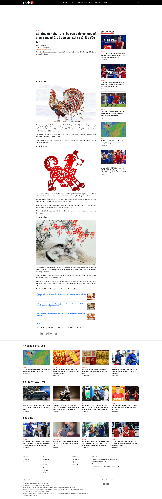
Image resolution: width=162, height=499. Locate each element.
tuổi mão (50, 327)
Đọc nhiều (28, 418)
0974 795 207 (106, 466)
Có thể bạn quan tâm (34, 382)
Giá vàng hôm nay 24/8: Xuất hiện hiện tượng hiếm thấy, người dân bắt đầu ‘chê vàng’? (94, 371)
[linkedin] (56, 333)
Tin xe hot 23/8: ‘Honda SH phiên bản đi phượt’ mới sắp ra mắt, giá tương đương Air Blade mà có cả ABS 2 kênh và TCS (66, 407)
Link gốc (38, 323)
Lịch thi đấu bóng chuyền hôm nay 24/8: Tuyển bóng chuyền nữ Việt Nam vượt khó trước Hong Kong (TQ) (113, 84)
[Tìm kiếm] (137, 2)
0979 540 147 (102, 461)
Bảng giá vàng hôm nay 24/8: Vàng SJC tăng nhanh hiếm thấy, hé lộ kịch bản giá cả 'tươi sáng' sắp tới (66, 371)
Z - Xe (72, 2)
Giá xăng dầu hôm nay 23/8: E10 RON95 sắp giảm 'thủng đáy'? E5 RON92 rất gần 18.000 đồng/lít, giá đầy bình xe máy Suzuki (36, 443)
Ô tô (24, 403)
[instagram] (47, 333)
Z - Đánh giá (80, 2)
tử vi (42, 327)
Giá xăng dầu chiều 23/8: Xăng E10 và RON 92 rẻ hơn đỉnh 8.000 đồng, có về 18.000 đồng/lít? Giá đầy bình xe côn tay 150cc (95, 443)
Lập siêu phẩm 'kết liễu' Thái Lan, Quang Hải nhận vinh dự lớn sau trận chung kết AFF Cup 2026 (124, 407)
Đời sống (38, 30)
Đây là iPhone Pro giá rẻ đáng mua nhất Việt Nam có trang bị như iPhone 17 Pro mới (65, 443)
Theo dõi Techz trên (42, 49)
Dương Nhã (43, 45)
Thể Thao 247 (47, 470)
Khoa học (97, 2)
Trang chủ (26, 459)
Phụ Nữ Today (27, 462)
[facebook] (42, 333)
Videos (76, 459)
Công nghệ (64, 2)
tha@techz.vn (115, 466)
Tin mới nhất (107, 32)
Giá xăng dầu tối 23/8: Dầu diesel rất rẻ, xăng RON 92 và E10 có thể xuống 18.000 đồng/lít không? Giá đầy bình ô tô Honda (95, 407)
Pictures (76, 462)
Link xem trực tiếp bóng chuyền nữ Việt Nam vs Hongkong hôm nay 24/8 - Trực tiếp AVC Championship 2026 (113, 55)
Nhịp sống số (56, 439)
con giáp (79, 327)
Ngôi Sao (45, 465)
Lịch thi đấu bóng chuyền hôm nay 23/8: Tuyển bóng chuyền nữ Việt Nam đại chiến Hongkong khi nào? (125, 443)
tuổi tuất (60, 327)
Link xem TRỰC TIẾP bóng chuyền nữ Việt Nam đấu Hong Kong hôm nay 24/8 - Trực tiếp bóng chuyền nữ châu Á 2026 (113, 170)
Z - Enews (89, 2)
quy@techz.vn (99, 464)
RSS (44, 467)
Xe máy (54, 403)
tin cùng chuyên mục (34, 346)
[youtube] (51, 333)
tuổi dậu (70, 327)
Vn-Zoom (45, 473)
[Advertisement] (66, 68)
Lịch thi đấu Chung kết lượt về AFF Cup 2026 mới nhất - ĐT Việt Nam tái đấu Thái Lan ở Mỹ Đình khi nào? (113, 113)
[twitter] (37, 333)
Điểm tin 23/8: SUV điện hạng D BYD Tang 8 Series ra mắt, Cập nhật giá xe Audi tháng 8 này (36, 407)
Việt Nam (103, 51)
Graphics (77, 465)
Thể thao (105, 2)
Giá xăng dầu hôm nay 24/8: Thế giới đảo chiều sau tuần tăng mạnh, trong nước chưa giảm (124, 371)
